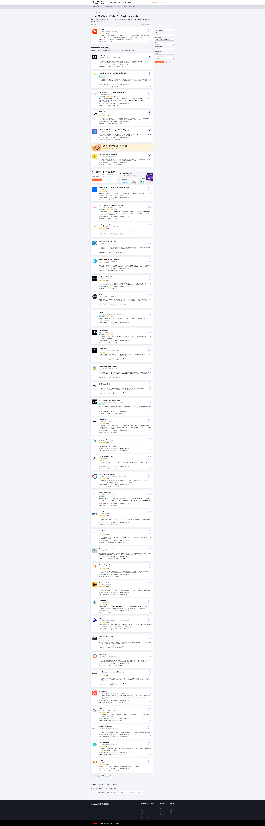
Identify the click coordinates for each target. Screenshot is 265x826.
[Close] (156, 396)
